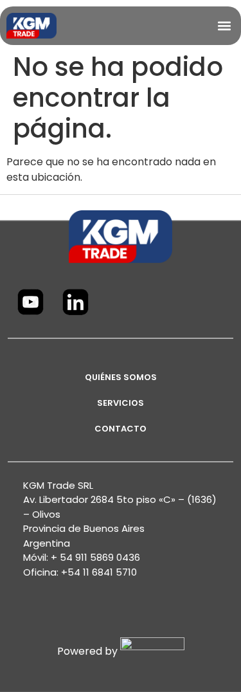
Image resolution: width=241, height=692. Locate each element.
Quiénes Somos (121, 377)
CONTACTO (120, 429)
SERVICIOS (120, 403)
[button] (224, 25)
